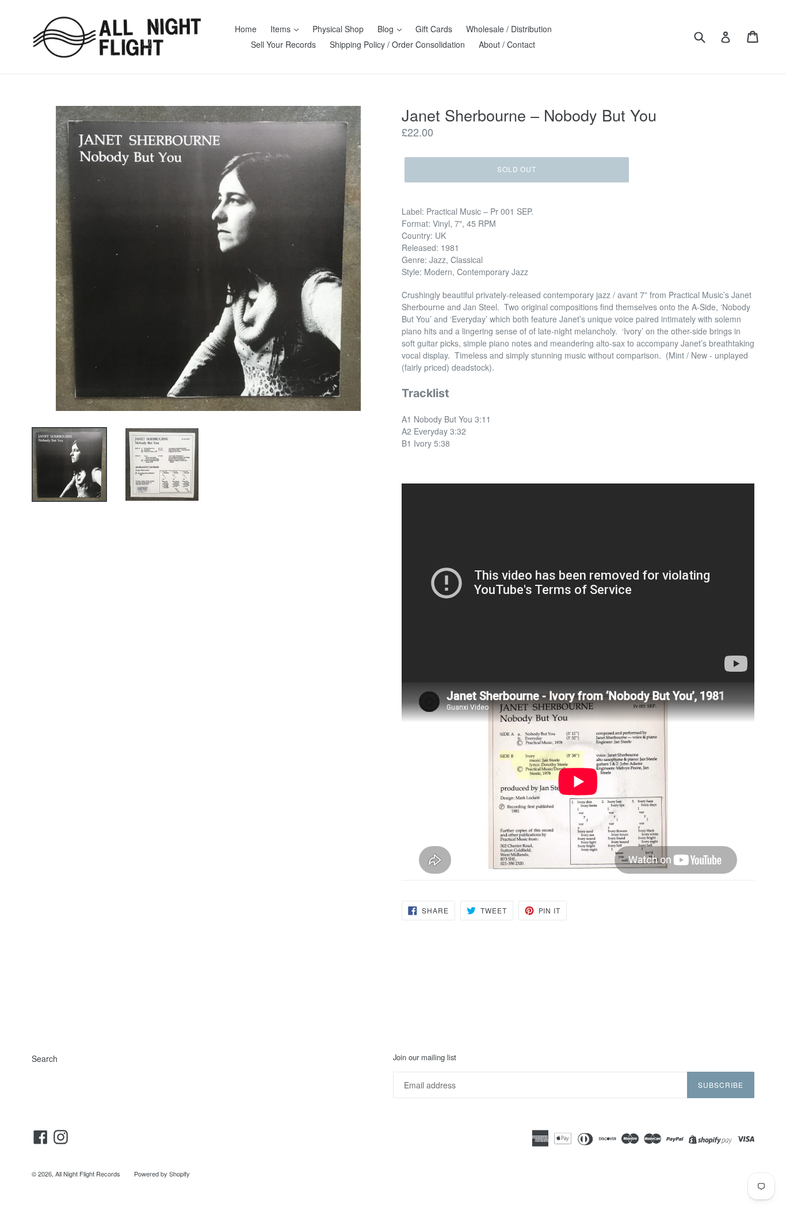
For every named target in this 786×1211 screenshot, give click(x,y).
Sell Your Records (283, 44)
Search (45, 1058)
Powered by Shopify (162, 1173)
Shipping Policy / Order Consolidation (397, 44)
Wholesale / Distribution (509, 29)
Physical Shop (338, 29)
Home (246, 29)
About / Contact (507, 44)
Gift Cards (433, 29)
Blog (386, 29)
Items (281, 29)
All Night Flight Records (87, 1173)
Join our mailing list (424, 1057)
